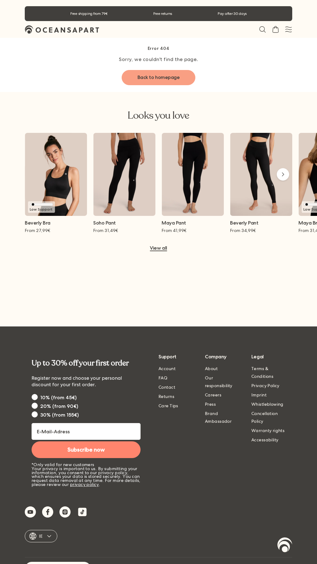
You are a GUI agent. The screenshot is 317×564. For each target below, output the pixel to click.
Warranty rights (267, 430)
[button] (262, 29)
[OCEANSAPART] (62, 29)
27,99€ (37, 230)
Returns (166, 396)
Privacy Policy (265, 385)
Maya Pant (174, 223)
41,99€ (174, 230)
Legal (257, 357)
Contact (166, 387)
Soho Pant (104, 223)
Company (216, 357)
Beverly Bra (37, 223)
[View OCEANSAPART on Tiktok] (82, 512)
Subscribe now (86, 449)
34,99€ (243, 230)
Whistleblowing (267, 404)
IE (41, 536)
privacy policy (84, 484)
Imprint (259, 395)
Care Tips (168, 406)
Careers (213, 395)
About (211, 368)
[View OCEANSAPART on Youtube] (30, 512)
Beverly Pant (244, 223)
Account (167, 368)
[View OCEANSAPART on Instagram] (65, 512)
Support (167, 357)
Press (210, 404)
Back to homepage (158, 77)
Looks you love (158, 115)
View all (158, 248)
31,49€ (105, 230)
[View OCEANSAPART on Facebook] (47, 512)
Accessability (264, 440)
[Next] (283, 174)
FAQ (162, 378)
